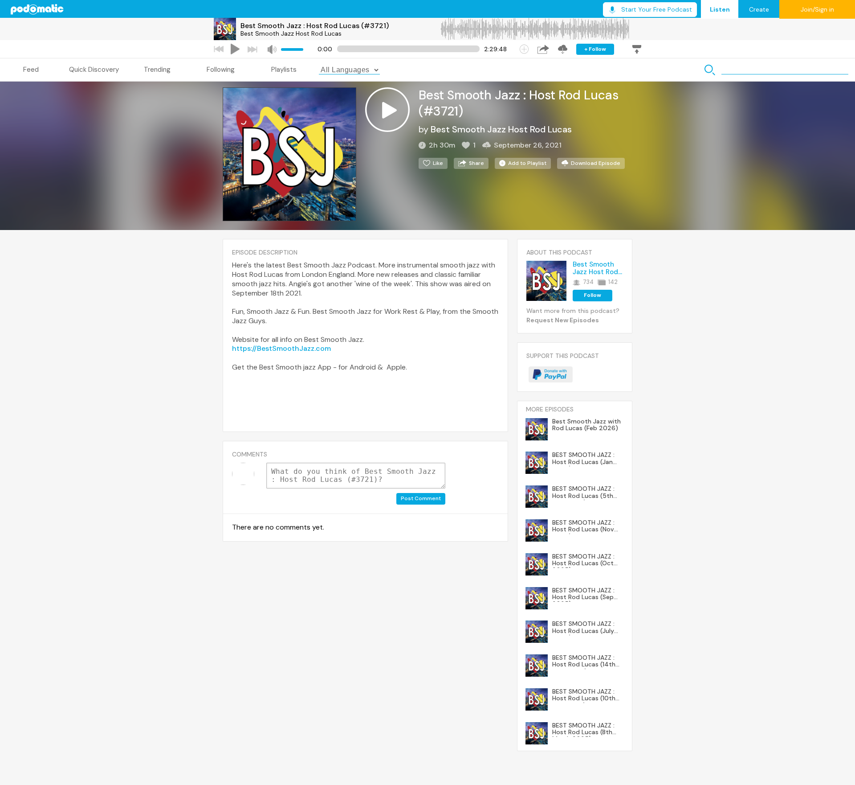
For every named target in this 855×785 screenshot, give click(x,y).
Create (759, 9)
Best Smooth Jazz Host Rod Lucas (291, 33)
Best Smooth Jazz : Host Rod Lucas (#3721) (314, 25)
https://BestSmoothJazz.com (281, 348)
